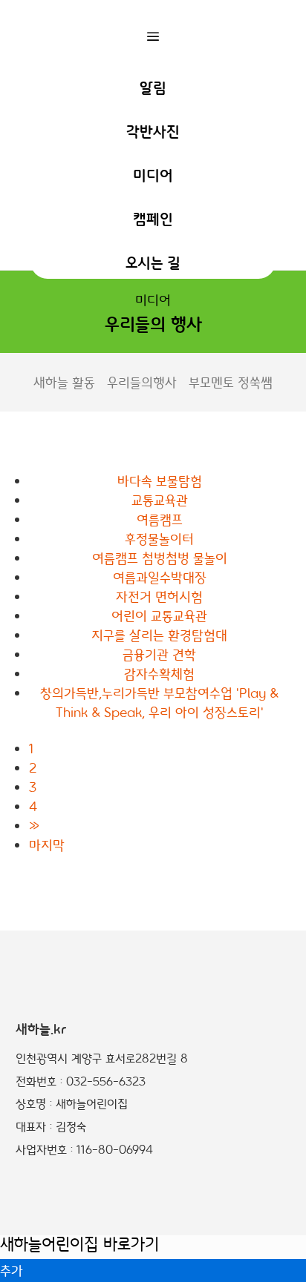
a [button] (153, 36)
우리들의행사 (142, 382)
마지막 (47, 844)
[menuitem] (153, 87)
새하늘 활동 (64, 382)
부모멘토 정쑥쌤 (231, 382)
